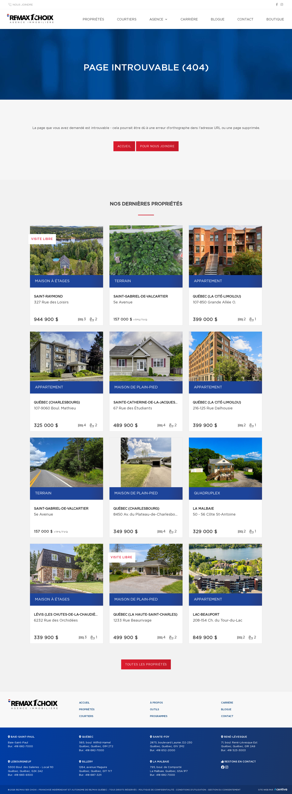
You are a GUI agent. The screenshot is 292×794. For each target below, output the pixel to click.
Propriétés (93, 19)
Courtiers (126, 19)
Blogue (217, 19)
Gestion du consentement (224, 790)
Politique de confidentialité (156, 790)
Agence (156, 19)
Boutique (275, 19)
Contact (245, 19)
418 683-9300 (23, 775)
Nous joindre (23, 5)
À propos (156, 703)
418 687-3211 (93, 775)
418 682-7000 (23, 746)
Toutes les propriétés (146, 664)
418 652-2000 (165, 750)
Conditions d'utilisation (191, 790)
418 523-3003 (236, 750)
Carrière (189, 19)
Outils (154, 709)
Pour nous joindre (157, 146)
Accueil (124, 146)
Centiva (281, 789)
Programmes (158, 716)
